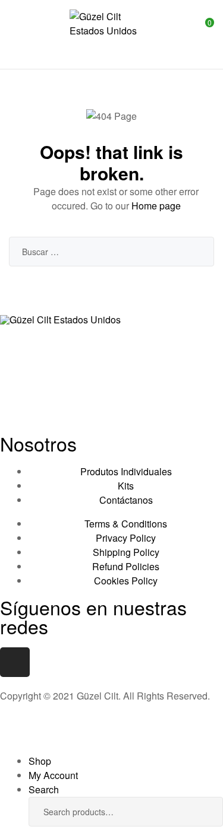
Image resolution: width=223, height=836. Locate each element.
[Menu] (13, 34)
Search (205, 812)
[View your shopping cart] (200, 34)
